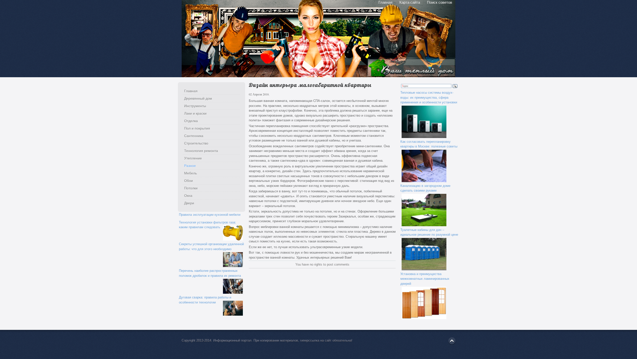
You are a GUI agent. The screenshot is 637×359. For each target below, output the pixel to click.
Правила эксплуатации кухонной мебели (209, 214)
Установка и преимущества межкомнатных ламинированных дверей (424, 279)
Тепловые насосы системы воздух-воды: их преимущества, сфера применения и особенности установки (428, 97)
